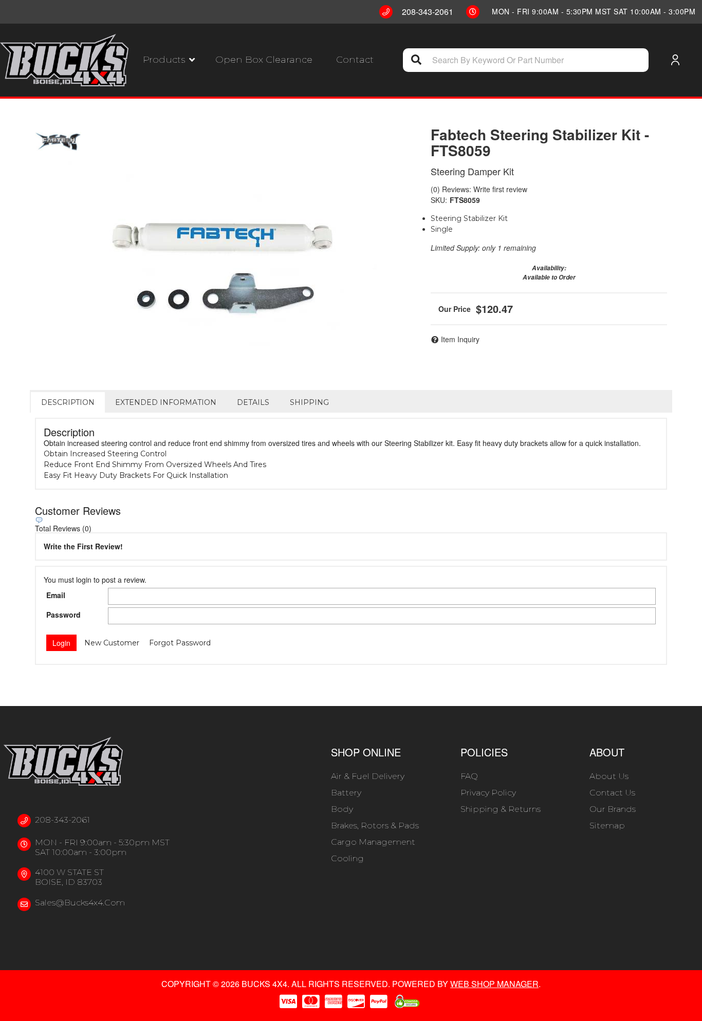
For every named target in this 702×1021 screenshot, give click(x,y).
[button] (169, 60)
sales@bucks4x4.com (80, 902)
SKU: (439, 200)
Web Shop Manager (494, 984)
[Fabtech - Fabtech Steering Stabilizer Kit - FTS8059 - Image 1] (222, 264)
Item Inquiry (460, 339)
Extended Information (165, 402)
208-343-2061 (62, 820)
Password (63, 614)
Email (55, 595)
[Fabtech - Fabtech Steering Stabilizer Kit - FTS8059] (58, 141)
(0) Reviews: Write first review (479, 189)
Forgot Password (180, 642)
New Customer (111, 642)
